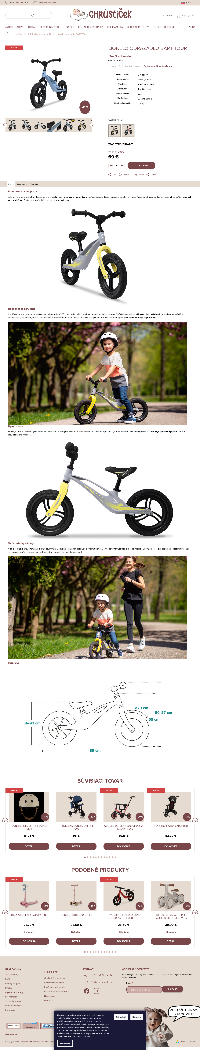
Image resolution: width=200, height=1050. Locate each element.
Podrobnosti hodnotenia (158, 66)
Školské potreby (13, 1001)
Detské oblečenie (13, 1005)
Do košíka (141, 165)
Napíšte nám (50, 996)
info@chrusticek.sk (100, 982)
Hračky (8, 988)
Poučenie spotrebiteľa (54, 987)
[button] (85, 857)
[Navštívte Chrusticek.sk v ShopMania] (48, 1026)
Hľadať (56, 14)
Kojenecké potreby (14, 992)
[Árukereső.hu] (31, 1024)
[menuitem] (15, 27)
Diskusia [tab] (34, 184)
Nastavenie (65, 1043)
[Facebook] (86, 991)
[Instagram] (96, 991)
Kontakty (48, 1000)
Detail (29, 846)
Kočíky (8, 979)
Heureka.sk (11, 1034)
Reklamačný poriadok (54, 982)
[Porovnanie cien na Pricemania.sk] (14, 1026)
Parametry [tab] (22, 184)
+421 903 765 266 (100, 975)
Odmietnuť (121, 1017)
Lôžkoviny (10, 1010)
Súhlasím (137, 1017)
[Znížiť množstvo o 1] (111, 165)
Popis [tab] (11, 184)
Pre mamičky (11, 996)
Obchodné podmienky (54, 978)
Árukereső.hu (30, 1027)
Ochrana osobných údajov (56, 991)
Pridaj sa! (172, 989)
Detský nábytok (12, 983)
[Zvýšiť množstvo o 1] (122, 165)
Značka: (120, 56)
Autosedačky (11, 974)
